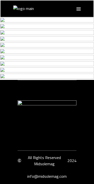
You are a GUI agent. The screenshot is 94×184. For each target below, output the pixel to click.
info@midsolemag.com (47, 176)
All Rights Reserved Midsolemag (44, 161)
